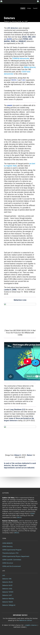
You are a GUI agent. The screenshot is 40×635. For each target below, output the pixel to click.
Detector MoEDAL (8, 598)
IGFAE (32, 513)
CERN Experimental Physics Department (15, 556)
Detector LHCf (7, 595)
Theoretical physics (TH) (10, 553)
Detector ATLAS (7, 582)
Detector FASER (7, 602)
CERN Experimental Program (11, 550)
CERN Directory (7, 546)
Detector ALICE (7, 585)
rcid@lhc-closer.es (31, 625)
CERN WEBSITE (7, 543)
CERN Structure (7, 563)
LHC (3, 575)
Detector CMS (6, 579)
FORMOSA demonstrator (20, 58)
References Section (25, 620)
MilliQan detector (30, 67)
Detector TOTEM (7, 592)
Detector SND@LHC (8, 605)
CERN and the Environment (11, 566)
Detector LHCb (7, 588)
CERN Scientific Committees (11, 560)
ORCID (19, 517)
